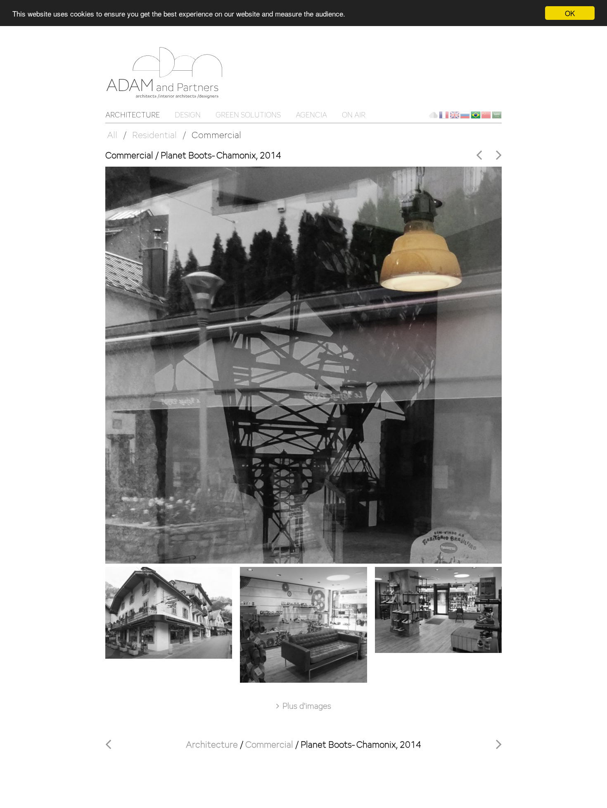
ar (497, 115)
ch (486, 115)
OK (570, 13)
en (455, 115)
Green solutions (248, 115)
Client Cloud (433, 115)
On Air (353, 115)
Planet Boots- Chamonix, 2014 (361, 744)
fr (444, 115)
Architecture (132, 115)
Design (188, 115)
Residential (154, 135)
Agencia (311, 115)
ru (465, 115)
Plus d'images (306, 705)
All (112, 135)
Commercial (216, 135)
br (476, 115)
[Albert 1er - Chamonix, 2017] (481, 154)
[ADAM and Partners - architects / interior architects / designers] (167, 72)
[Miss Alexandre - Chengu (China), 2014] (499, 155)
